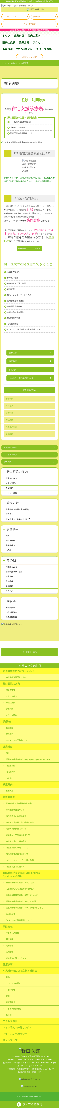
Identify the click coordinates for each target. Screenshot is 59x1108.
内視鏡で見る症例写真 (15, 867)
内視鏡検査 (10, 545)
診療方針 (24, 42)
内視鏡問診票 (11, 617)
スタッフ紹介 (11, 483)
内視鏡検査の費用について (17, 854)
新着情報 (7, 49)
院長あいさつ (11, 478)
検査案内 (9, 576)
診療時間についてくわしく (29, 248)
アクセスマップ (10, 17)
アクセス (38, 42)
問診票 (11, 601)
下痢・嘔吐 (10, 990)
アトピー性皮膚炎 (13, 1009)
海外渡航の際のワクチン (16, 958)
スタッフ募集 (44, 49)
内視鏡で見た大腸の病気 (16, 841)
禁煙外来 (9, 591)
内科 (7, 536)
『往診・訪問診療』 (18, 127)
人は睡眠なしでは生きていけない (20, 889)
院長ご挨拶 (8, 42)
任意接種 (9, 952)
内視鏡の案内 (11, 427)
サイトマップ (10, 1040)
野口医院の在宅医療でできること (24, 133)
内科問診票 (10, 607)
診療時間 (36, 17)
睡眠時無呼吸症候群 (14, 572)
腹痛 (8, 996)
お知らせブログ (10, 447)
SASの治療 (10, 914)
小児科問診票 (11, 612)
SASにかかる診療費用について (19, 920)
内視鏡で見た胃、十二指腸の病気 (20, 822)
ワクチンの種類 (12, 933)
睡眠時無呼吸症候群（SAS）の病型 (21, 901)
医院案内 (9, 488)
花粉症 (8, 1015)
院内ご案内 (34, 35)
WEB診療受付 (24, 49)
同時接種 (9, 939)
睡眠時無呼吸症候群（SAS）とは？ (21, 882)
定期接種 (9, 946)
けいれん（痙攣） (13, 983)
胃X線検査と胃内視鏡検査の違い (19, 803)
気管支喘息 (10, 1002)
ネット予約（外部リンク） (17, 1027)
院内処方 (13, 370)
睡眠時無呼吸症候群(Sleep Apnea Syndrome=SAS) (28, 759)
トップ (6, 35)
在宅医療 (9, 728)
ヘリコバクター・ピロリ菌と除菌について (23, 860)
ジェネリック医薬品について (21, 378)
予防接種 (9, 581)
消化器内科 (10, 540)
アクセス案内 (10, 1021)
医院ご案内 (10, 703)
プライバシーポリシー (15, 1033)
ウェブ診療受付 (32, 1104)
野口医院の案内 (29, 390)
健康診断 (9, 434)
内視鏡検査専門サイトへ (16, 677)
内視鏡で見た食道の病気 (16, 816)
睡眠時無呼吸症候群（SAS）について (22, 895)
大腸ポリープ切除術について (18, 835)
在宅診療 (13, 361)
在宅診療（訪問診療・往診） (18, 509)
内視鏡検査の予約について (17, 848)
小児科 (8, 550)
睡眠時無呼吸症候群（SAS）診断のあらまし (24, 908)
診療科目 (19, 35)
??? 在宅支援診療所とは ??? (22, 122)
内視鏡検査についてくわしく (19, 671)
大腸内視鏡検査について (16, 829)
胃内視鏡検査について (15, 810)
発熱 (8, 977)
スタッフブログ (29, 24)
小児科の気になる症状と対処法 (20, 970)
